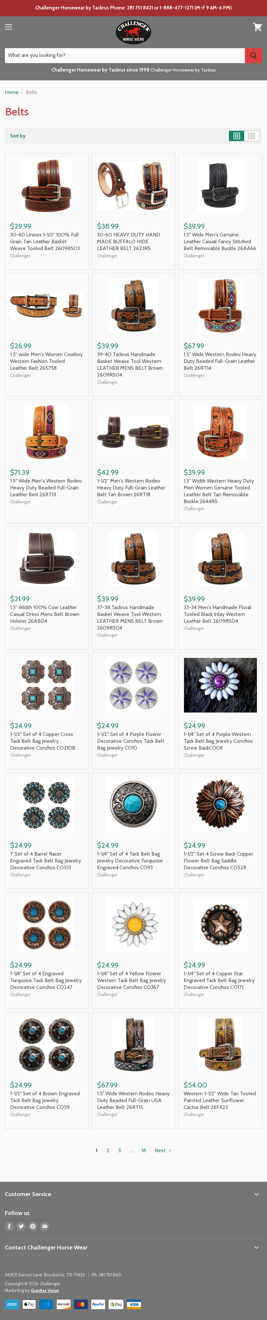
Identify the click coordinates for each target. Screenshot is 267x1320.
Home (12, 92)
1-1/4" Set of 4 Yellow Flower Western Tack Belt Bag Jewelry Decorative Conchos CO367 (131, 980)
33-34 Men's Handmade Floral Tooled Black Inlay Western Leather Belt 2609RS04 (217, 614)
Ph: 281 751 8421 (106, 1274)
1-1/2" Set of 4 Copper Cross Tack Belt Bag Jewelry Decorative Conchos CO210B (42, 741)
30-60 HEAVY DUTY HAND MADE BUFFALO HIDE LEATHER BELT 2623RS (128, 241)
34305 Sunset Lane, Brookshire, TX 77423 (45, 1274)
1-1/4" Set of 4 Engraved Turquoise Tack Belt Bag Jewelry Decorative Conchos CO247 (46, 980)
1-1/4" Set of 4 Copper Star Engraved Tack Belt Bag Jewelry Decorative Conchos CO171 (219, 980)
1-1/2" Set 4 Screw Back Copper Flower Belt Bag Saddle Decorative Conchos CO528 (218, 861)
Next (161, 1150)
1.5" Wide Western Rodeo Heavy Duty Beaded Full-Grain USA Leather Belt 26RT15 (133, 1100)
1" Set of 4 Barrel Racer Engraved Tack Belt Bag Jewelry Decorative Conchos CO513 (45, 861)
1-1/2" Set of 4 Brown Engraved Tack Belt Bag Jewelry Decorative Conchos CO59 (45, 1100)
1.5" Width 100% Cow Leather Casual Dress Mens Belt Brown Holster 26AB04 (44, 614)
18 (143, 1150)
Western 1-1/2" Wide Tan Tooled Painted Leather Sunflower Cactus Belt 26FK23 (220, 1100)
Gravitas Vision (45, 1290)
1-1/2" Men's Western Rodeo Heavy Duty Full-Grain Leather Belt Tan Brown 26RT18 (131, 488)
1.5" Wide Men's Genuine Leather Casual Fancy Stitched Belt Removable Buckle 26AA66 (220, 241)
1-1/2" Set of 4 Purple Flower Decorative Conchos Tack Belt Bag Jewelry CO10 (130, 741)
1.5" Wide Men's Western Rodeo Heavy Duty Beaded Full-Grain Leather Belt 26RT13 (46, 488)
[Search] (253, 55)
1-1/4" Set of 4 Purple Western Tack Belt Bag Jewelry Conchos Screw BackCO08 (218, 741)
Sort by (17, 136)
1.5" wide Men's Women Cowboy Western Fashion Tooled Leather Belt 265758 (46, 361)
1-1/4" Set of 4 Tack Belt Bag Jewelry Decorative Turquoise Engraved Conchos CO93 (130, 861)
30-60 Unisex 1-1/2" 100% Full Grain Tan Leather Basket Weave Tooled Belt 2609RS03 (45, 241)
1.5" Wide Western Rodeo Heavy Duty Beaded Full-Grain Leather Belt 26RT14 (220, 361)
